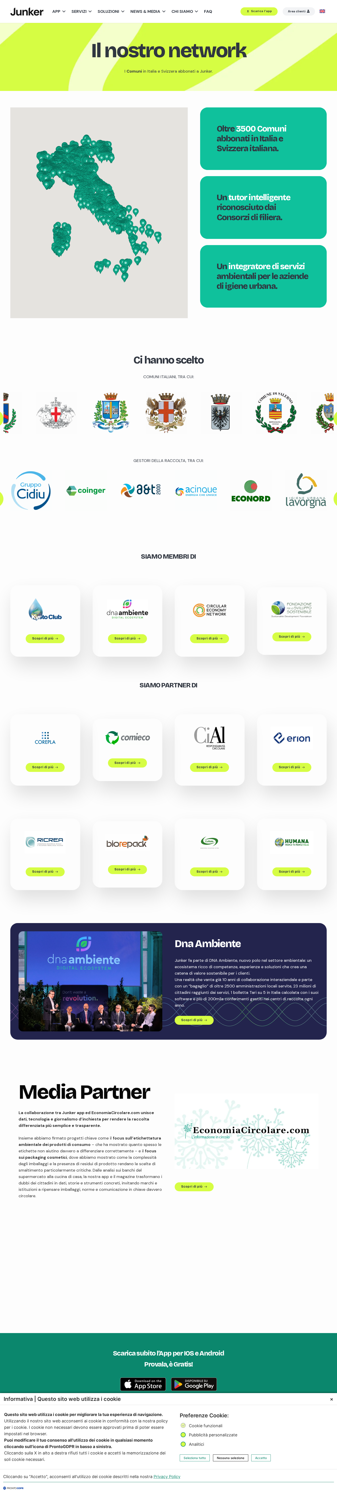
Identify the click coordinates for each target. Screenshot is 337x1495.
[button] (63, 11)
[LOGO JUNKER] (27, 12)
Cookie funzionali (205, 1425)
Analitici (196, 1444)
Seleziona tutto (195, 1458)
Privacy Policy (167, 1476)
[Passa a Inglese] (323, 11)
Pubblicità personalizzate (213, 1434)
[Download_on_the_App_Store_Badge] (143, 1384)
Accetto (261, 1458)
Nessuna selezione (230, 1458)
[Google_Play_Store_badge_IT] (194, 1384)
